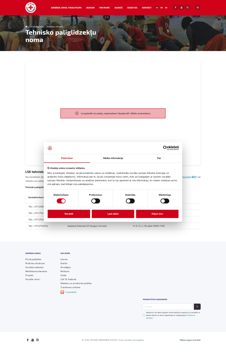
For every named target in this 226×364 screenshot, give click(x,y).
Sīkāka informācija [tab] (113, 158)
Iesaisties (132, 7)
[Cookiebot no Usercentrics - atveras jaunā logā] (165, 148)
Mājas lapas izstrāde (190, 340)
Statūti (63, 263)
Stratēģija (65, 267)
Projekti (29, 275)
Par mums (104, 7)
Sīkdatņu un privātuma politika (76, 283)
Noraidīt (69, 213)
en (161, 7)
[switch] (95, 201)
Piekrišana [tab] (67, 158)
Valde (63, 275)
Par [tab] (159, 158)
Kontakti (146, 7)
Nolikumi (64, 271)
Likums (63, 259)
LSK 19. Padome (68, 279)
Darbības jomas (36, 26)
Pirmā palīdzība (33, 259)
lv (157, 7)
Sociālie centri (32, 279)
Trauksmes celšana (70, 287)
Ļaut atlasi (113, 213)
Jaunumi (90, 7)
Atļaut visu (157, 213)
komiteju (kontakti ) (184, 177)
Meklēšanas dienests (36, 271)
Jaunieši (118, 7)
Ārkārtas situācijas (35, 263)
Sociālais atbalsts (54, 26)
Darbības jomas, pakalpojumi (66, 7)
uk (166, 7)
